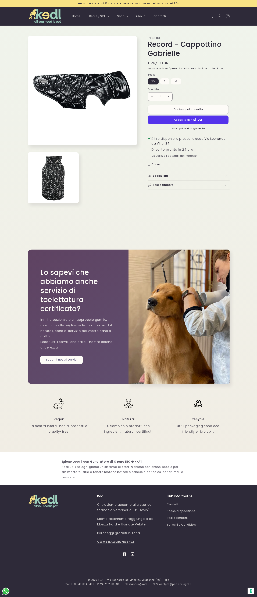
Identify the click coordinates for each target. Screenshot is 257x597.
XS (153, 81)
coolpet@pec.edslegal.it (175, 584)
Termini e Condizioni (181, 525)
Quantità (153, 89)
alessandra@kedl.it (137, 584)
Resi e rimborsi (177, 518)
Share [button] (156, 164)
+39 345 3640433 (82, 584)
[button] (99, 16)
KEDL (101, 580)
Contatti (173, 504)
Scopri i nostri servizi (61, 360)
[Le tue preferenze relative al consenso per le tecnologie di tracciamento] (251, 591)
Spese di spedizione (182, 68)
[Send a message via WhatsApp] (6, 591)
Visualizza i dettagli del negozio (174, 156)
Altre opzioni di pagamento (188, 128)
